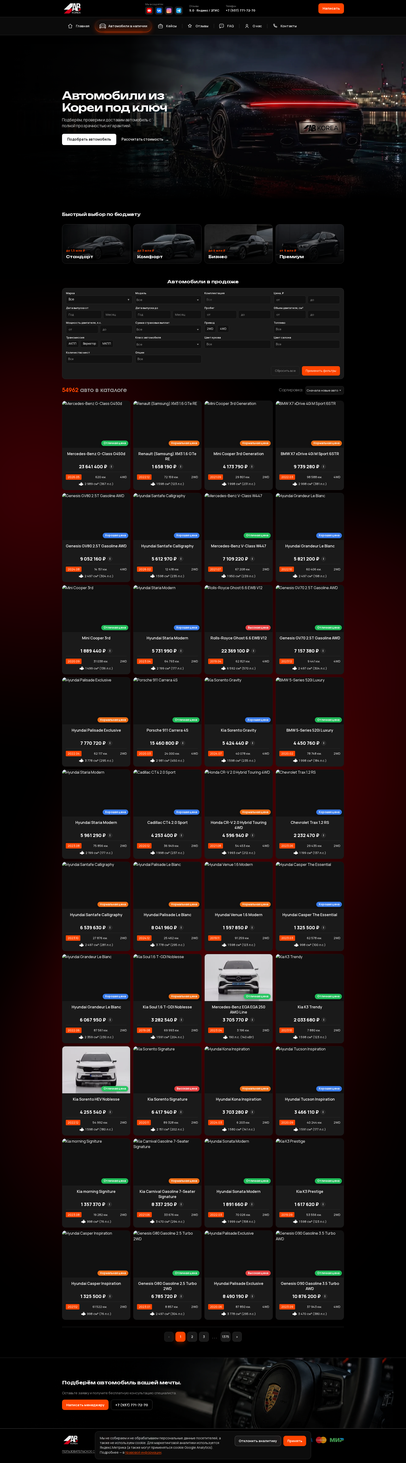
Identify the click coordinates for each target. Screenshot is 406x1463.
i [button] (111, 466)
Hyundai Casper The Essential (309, 914)
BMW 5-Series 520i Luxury (309, 730)
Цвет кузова (212, 337)
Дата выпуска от (77, 307)
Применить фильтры (321, 371)
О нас (257, 26)
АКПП (72, 344)
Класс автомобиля (148, 337)
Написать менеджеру (85, 1404)
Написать (331, 8)
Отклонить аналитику (258, 1441)
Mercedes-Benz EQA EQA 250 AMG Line (238, 1009)
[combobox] (168, 300)
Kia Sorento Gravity (238, 730)
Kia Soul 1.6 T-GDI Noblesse (167, 1007)
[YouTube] (149, 11)
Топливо (279, 322)
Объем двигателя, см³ (288, 307)
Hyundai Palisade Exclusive (96, 730)
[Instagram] (169, 11)
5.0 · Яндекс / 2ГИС (204, 10)
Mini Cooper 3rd (96, 638)
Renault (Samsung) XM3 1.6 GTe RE (167, 456)
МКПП (106, 344)
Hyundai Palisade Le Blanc (167, 914)
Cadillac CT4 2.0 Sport (167, 822)
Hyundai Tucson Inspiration (310, 1099)
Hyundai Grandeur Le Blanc (310, 546)
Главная (83, 26)
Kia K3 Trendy (310, 1007)
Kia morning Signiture (96, 1191)
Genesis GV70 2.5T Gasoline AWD (310, 638)
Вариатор (89, 344)
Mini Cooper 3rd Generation (239, 453)
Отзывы (201, 26)
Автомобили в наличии (127, 26)
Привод (209, 322)
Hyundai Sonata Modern (239, 1191)
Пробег (209, 307)
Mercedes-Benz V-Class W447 (238, 546)
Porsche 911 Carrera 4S (167, 730)
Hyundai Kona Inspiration (238, 1099)
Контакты (289, 26)
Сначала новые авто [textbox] (322, 390)
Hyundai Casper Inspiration (96, 1283)
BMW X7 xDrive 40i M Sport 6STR (310, 453)
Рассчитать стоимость (145, 139)
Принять (294, 1441)
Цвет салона (282, 337)
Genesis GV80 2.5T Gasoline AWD (96, 546)
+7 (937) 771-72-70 (240, 10)
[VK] (159, 11)
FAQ (230, 26)
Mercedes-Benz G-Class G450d (96, 453)
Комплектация (214, 293)
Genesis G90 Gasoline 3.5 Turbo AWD (310, 1286)
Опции (139, 352)
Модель (140, 293)
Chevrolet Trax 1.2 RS (310, 822)
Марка (70, 293)
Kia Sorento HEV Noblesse (96, 1099)
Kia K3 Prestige (309, 1191)
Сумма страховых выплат (152, 322)
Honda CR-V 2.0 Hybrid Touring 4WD (238, 825)
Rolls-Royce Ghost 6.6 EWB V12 (239, 638)
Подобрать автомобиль (89, 139)
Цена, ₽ (279, 293)
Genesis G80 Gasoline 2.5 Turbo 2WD (167, 1286)
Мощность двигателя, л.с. (84, 322)
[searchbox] (238, 299)
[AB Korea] (72, 8)
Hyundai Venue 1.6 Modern (238, 914)
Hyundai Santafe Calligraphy (167, 546)
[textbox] (166, 300)
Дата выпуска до (146, 307)
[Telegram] (179, 11)
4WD (223, 329)
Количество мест (78, 352)
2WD (210, 329)
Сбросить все (285, 371)
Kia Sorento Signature (167, 1099)
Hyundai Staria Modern (167, 638)
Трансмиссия (75, 337)
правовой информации (143, 1452)
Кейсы (171, 26)
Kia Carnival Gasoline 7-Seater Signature (167, 1194)
